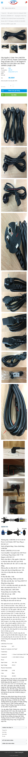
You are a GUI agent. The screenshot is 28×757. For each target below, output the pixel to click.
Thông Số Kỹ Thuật (5, 100)
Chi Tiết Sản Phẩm (5, 98)
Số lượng (3, 86)
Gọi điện (14, 95)
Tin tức (3, 736)
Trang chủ (4, 730)
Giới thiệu (4, 732)
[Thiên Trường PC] (12, 2)
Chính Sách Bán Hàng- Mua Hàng (9, 101)
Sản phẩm (4, 734)
